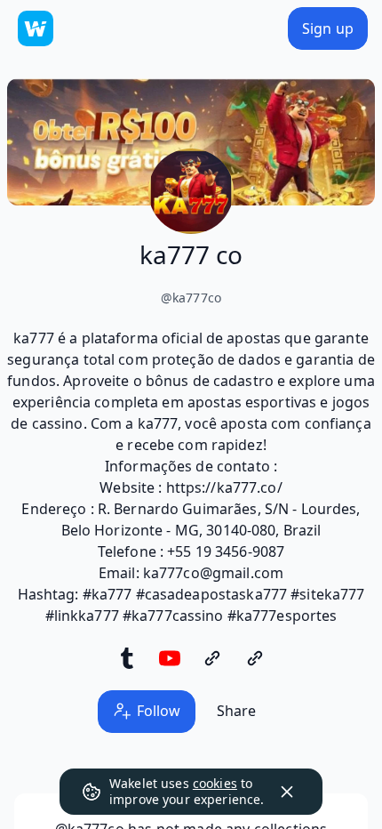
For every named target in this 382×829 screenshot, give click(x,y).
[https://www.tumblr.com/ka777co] (127, 658)
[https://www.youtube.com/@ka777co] (169, 658)
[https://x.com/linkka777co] (212, 658)
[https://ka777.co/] (255, 658)
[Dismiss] (287, 791)
